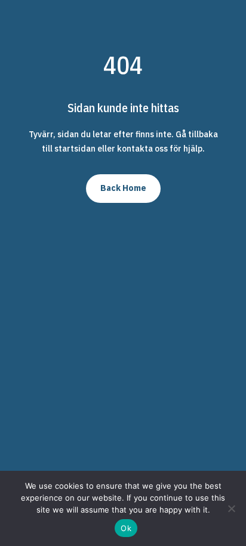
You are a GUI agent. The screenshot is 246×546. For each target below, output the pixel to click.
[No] (231, 508)
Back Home (123, 188)
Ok (126, 528)
